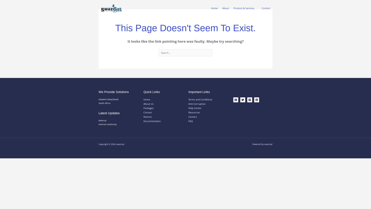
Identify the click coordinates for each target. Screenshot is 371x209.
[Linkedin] (256, 99)
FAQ (190, 121)
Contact (266, 8)
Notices (147, 116)
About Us (148, 104)
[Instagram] (249, 99)
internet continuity (108, 124)
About (225, 8)
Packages (148, 108)
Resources (194, 112)
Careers (192, 116)
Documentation (152, 121)
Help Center (194, 108)
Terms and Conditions (200, 99)
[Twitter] (242, 99)
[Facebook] (235, 99)
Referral (102, 120)
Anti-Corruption (197, 104)
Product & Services (244, 8)
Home (214, 8)
